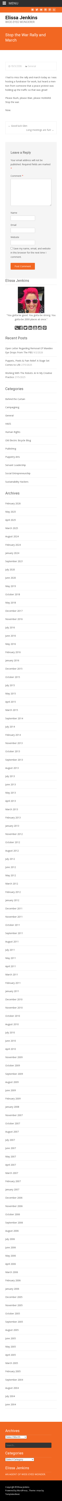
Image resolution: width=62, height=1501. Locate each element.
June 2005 (10, 1338)
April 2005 (10, 1354)
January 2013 (12, 825)
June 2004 (10, 1404)
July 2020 (10, 569)
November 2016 (14, 619)
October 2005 (12, 1313)
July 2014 (10, 726)
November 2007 (14, 1115)
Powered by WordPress (16, 1490)
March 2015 (11, 710)
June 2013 (10, 784)
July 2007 (10, 1139)
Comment (17, 175)
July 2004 (10, 1396)
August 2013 (12, 768)
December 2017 (13, 610)
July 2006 (10, 1239)
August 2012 (12, 850)
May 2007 (10, 1156)
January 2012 (12, 900)
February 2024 (13, 544)
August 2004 (12, 1387)
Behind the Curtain (15, 399)
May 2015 (10, 693)
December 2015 (13, 668)
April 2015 (10, 701)
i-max (38, 1490)
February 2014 (13, 734)
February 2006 (13, 1280)
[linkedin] (54, 11)
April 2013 (10, 800)
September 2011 (14, 933)
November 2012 (14, 834)
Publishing (10, 448)
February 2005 (13, 1371)
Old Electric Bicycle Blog (18, 440)
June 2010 (10, 1040)
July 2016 (10, 627)
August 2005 (12, 1330)
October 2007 (12, 1123)
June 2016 (10, 635)
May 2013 (10, 792)
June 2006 (10, 1247)
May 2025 (10, 511)
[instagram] (45, 11)
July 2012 (10, 858)
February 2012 (13, 892)
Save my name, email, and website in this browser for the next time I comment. (31, 252)
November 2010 (14, 1007)
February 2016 (13, 652)
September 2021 (14, 561)
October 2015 (12, 677)
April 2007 (10, 1164)
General (32, 66)
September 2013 (14, 759)
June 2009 (10, 1090)
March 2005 (11, 1363)
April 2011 (10, 966)
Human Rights (12, 432)
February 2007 (13, 1181)
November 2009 (14, 1057)
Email (13, 224)
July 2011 (10, 949)
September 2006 (14, 1222)
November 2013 (14, 743)
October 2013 (12, 751)
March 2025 (11, 528)
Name (14, 212)
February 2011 (13, 982)
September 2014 (14, 718)
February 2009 (13, 1098)
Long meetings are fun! (40, 129)
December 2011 (13, 908)
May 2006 (10, 1255)
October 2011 (12, 924)
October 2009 (12, 1065)
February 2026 (13, 503)
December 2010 (13, 999)
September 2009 (14, 1073)
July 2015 (10, 685)
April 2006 (10, 1263)
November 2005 (14, 1305)
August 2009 (12, 1082)
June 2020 (10, 577)
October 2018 (12, 594)
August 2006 (12, 1230)
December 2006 (13, 1197)
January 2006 (12, 1288)
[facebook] (32, 11)
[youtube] (41, 11)
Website (15, 237)
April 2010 (10, 1049)
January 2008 (12, 1106)
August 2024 (12, 536)
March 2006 (11, 1272)
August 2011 (12, 941)
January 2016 (12, 660)
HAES (8, 423)
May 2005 (10, 1346)
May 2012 (10, 875)
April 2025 (10, 519)
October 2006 (12, 1214)
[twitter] (37, 11)
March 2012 (11, 883)
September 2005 (14, 1321)
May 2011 (10, 958)
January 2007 (12, 1189)
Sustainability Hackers (16, 481)
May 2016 (10, 643)
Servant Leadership (15, 465)
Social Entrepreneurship (17, 473)
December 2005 (13, 1297)
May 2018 (10, 602)
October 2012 (12, 842)
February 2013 (13, 817)
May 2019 (10, 586)
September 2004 (14, 1379)
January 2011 (12, 991)
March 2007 (11, 1173)
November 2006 (14, 1206)
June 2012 (10, 867)
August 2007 (12, 1131)
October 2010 (12, 1015)
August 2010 (12, 1024)
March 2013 (11, 809)
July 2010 (10, 1032)
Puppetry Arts (12, 456)
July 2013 (10, 776)
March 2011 (11, 974)
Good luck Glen (17, 125)
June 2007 (10, 1148)
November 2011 (14, 916)
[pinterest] (49, 11)
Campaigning (12, 407)
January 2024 (12, 553)
